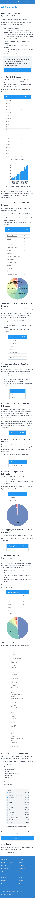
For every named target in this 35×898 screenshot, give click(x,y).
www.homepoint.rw (17, 698)
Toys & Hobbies (11, 259)
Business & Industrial (13, 233)
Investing (4, 865)
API (2, 872)
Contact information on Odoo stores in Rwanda (18, 34)
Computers (10, 242)
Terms (21, 884)
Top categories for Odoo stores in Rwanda (17, 30)
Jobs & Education (12, 247)
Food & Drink (11, 245)
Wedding (9, 265)
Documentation (6, 884)
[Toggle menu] (32, 7)
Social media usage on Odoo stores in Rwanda (18, 32)
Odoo (14, 19)
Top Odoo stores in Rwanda (12, 54)
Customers (22, 869)
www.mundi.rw (15, 678)
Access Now (17, 70)
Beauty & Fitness (12, 274)
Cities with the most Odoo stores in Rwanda (17, 39)
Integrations (5, 869)
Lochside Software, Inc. (8, 894)
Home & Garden (12, 236)
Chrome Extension (23, 1)
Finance (9, 250)
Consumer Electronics (13, 256)
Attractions (10, 271)
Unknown (13, 465)
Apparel (9, 268)
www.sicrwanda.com (17, 738)
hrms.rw (13, 718)
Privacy (21, 881)
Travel (9, 239)
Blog (20, 872)
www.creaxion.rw (16, 658)
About (21, 862)
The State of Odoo (9, 852)
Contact (21, 865)
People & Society (12, 262)
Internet (9, 253)
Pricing (3, 881)
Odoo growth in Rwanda (11, 28)
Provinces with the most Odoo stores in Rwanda (19, 37)
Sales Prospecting (6, 862)
